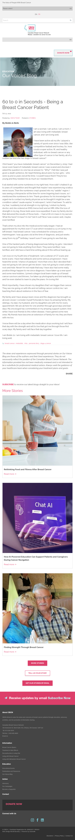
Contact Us (69, 836)
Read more (9, 474)
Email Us (5, 736)
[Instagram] (32, 820)
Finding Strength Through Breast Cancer (24, 647)
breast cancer (9, 343)
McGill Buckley (15, 831)
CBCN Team (15, 118)
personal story (34, 343)
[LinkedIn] (43, 820)
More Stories (37, 663)
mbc (26, 343)
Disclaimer (50, 836)
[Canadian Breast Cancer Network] (37, 30)
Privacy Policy (59, 836)
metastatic (19, 343)
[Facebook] (37, 820)
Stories (32, 118)
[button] (71, 20)
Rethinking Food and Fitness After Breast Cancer (27, 469)
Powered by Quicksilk (28, 831)
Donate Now (63, 53)
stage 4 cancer (45, 343)
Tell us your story (37, 673)
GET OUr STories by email (37, 683)
